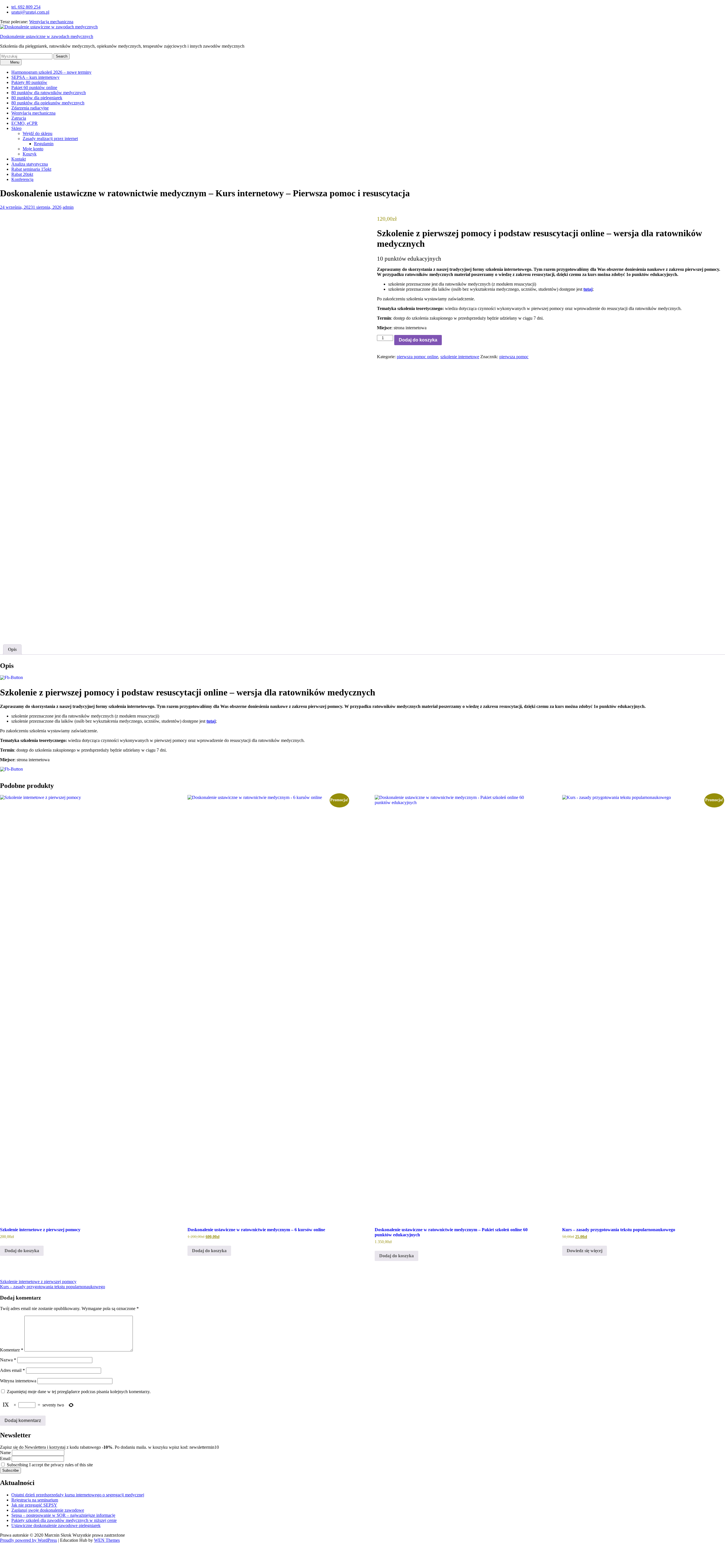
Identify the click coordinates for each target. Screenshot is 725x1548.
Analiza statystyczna (29, 164)
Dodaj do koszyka (418, 340)
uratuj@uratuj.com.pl (30, 12)
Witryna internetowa (18, 1380)
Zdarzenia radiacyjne (30, 108)
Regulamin (44, 143)
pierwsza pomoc (513, 356)
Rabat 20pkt (22, 174)
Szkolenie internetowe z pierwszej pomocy (38, 1281)
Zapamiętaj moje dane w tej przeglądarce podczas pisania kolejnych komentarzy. (79, 1391)
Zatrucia (18, 118)
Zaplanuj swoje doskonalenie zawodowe (47, 1510)
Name (5, 1452)
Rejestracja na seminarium (34, 1500)
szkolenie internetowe (459, 356)
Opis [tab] (12, 649)
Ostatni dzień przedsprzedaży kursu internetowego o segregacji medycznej (77, 1494)
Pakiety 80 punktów (29, 82)
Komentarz (11, 1349)
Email (5, 1458)
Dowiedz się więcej (584, 1250)
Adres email (12, 1370)
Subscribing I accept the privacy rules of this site (49, 1464)
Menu (14, 62)
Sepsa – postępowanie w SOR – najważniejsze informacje (63, 1515)
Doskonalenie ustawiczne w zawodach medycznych (46, 36)
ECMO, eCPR (24, 123)
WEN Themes (107, 1540)
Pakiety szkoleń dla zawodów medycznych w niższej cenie (64, 1520)
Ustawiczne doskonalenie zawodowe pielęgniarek (56, 1525)
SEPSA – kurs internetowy (35, 77)
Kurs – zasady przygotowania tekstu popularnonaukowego (52, 1286)
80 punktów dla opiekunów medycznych (47, 102)
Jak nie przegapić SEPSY (34, 1505)
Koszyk (30, 153)
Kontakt (18, 159)
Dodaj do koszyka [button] (22, 1250)
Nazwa (8, 1359)
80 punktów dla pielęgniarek (36, 97)
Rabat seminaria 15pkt (31, 169)
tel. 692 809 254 (25, 7)
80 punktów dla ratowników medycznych (48, 92)
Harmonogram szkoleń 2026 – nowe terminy (51, 72)
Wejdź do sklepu (37, 133)
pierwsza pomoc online (417, 356)
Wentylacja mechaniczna (51, 21)
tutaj (587, 289)
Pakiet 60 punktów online (34, 87)
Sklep (16, 128)
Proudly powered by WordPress (28, 1540)
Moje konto (33, 148)
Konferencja (22, 179)
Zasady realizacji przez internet (50, 138)
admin (68, 207)
